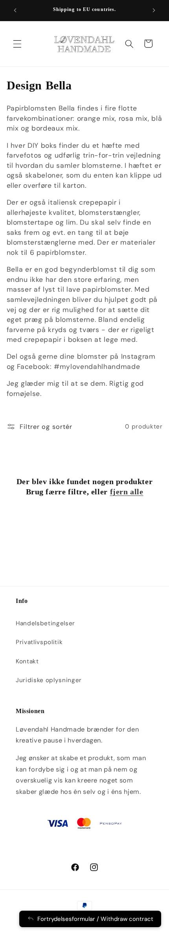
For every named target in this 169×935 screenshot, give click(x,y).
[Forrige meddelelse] (15, 10)
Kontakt (27, 661)
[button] (17, 43)
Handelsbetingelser (45, 623)
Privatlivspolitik (39, 642)
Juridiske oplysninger (49, 680)
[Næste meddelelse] (154, 10)
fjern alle (126, 491)
